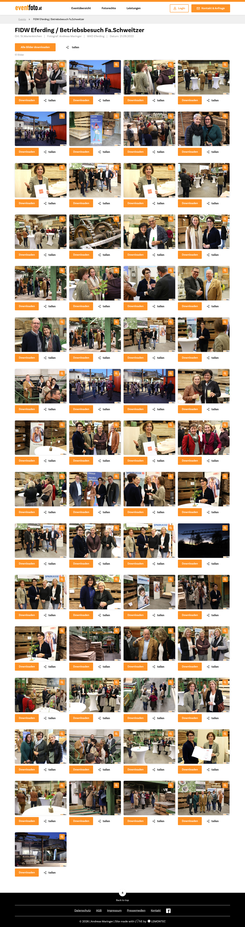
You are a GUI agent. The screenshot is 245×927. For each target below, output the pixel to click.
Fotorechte (109, 8)
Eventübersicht (81, 8)
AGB (99, 910)
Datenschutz (82, 910)
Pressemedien (136, 910)
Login (181, 8)
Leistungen (134, 8)
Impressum (114, 910)
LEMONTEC (158, 921)
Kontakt (156, 910)
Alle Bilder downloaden (35, 47)
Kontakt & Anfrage (213, 8)
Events (22, 19)
